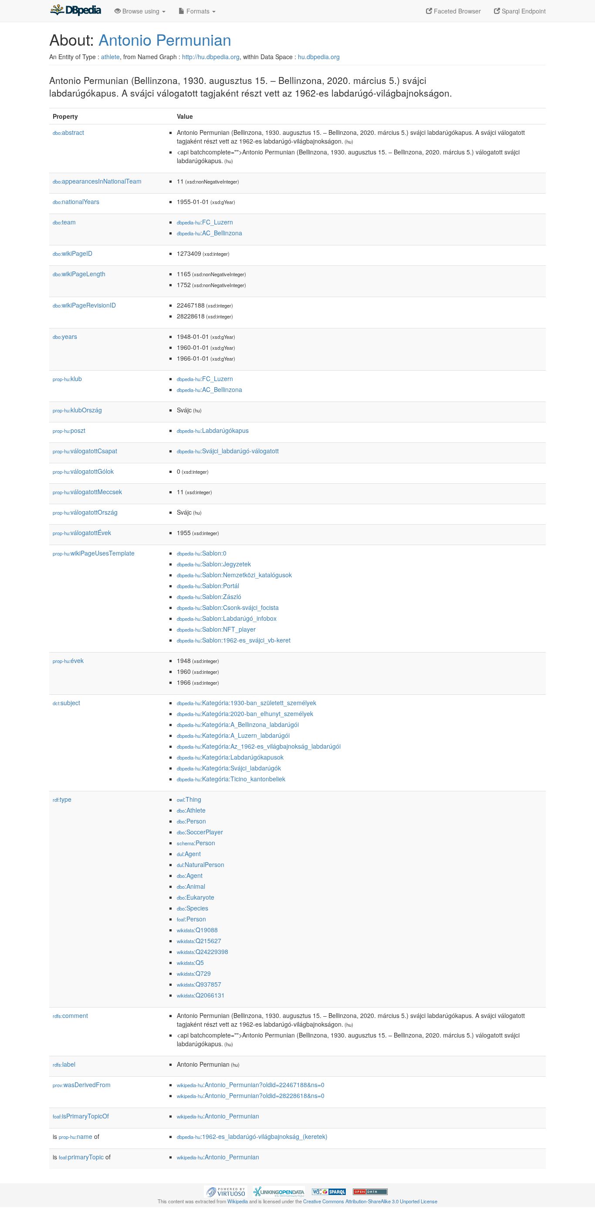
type (62, 799)
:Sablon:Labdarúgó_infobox (227, 618)
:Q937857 (199, 984)
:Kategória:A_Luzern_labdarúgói (233, 735)
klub (67, 378)
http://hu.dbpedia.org (211, 56)
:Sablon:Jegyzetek (214, 563)
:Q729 (194, 973)
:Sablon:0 (202, 553)
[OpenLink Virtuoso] (225, 1190)
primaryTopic (81, 1156)
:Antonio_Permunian (218, 1116)
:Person (191, 821)
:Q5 (190, 962)
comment (70, 1015)
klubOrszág (77, 409)
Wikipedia (237, 1201)
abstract (68, 132)
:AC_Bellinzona (209, 232)
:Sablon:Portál (208, 585)
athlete (110, 56)
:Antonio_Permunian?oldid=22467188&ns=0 (251, 1084)
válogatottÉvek (82, 532)
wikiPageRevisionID (84, 305)
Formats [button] (198, 11)
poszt (69, 430)
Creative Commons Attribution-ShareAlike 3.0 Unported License (370, 1201)
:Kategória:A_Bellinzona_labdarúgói (238, 724)
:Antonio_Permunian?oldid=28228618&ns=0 (251, 1095)
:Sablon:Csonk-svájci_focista (228, 607)
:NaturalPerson (200, 864)
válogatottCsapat (85, 450)
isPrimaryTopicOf (81, 1116)
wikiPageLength (79, 273)
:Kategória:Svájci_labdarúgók (229, 767)
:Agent (189, 853)
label (64, 1064)
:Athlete (191, 810)
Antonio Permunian (164, 39)
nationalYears (76, 201)
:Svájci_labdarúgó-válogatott (228, 450)
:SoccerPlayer (200, 831)
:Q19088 (197, 929)
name (75, 1136)
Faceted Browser (456, 11)
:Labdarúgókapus (213, 430)
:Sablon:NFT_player (216, 629)
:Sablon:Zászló (209, 596)
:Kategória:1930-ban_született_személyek (246, 702)
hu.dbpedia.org (319, 56)
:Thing (189, 799)
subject (66, 702)
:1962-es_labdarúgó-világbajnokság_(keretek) (252, 1136)
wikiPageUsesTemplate (94, 553)
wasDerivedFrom (82, 1084)
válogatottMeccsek (87, 491)
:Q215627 (199, 940)
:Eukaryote (195, 897)
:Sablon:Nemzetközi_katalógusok (234, 574)
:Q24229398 (202, 951)
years (65, 336)
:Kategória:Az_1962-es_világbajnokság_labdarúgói (259, 746)
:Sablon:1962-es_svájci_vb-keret (234, 640)
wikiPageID (72, 253)
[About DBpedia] (75, 11)
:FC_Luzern (205, 222)
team (64, 222)
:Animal (191, 886)
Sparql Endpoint (523, 11)
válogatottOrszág (85, 512)
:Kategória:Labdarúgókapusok (230, 757)
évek (68, 660)
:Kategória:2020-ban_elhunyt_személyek (245, 713)
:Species (192, 908)
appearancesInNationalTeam (97, 181)
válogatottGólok (83, 471)
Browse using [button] (141, 11)
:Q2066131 (201, 995)
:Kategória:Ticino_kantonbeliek (231, 778)
